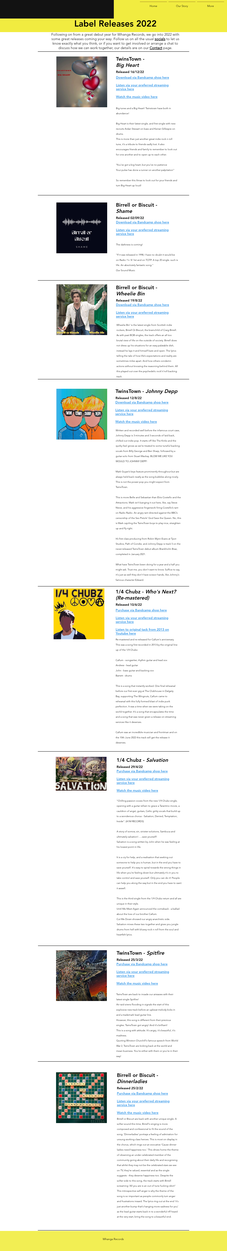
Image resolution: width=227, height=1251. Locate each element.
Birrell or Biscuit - (137, 1078)
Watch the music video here (137, 1113)
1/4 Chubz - (146, 594)
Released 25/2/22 (130, 1088)
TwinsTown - (140, 953)
